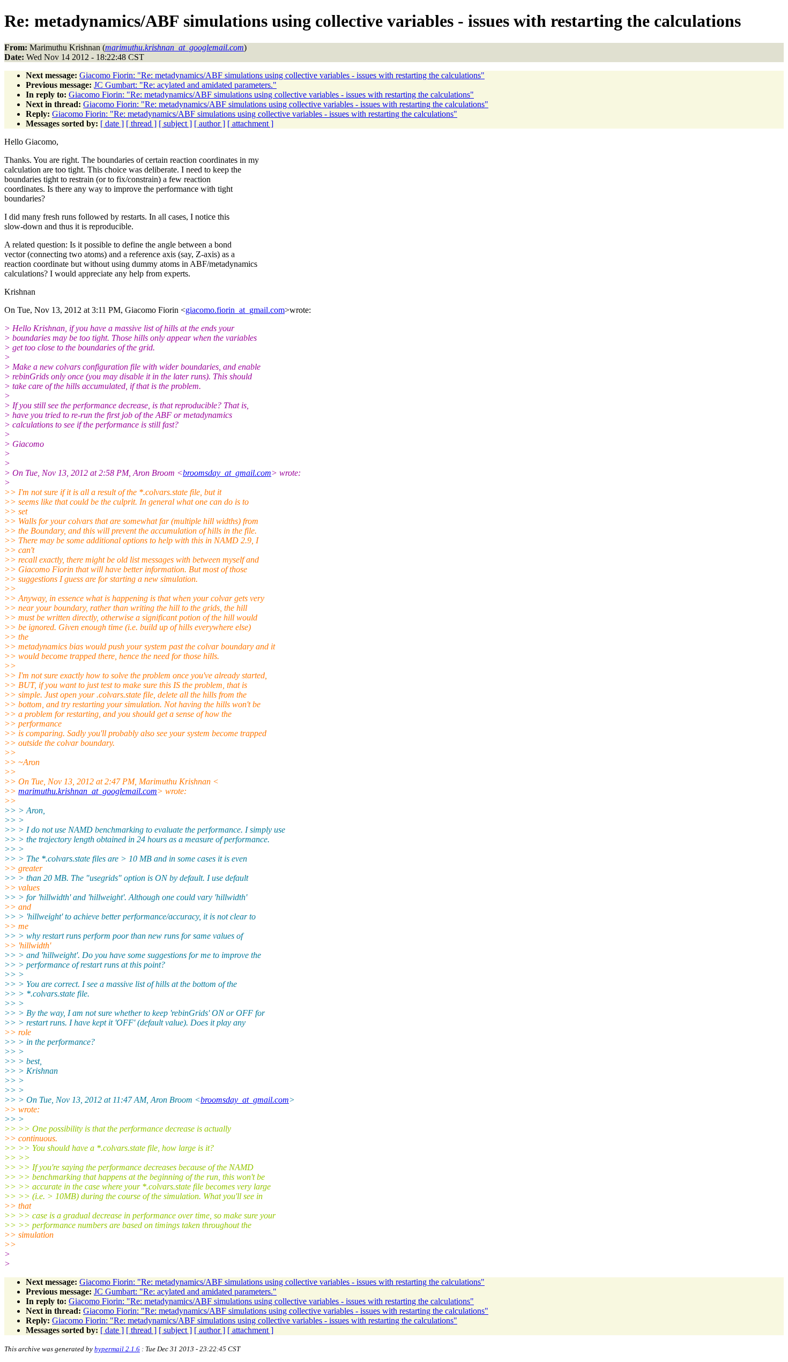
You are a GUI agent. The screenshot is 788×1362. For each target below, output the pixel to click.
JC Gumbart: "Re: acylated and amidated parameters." (185, 84)
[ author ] (209, 123)
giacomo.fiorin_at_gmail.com (235, 310)
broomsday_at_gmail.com (227, 472)
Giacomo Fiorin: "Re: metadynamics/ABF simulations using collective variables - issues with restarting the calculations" (282, 75)
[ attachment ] (250, 123)
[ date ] (112, 123)
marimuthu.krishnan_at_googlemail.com (87, 791)
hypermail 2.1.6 (117, 1349)
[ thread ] (141, 123)
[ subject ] (175, 123)
